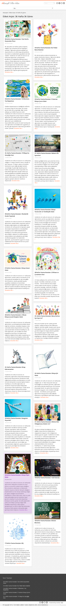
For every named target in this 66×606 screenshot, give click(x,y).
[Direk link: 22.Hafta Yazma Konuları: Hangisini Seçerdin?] (18, 408)
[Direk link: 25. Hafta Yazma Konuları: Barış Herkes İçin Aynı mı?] (47, 309)
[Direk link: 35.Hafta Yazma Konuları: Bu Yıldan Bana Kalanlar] (47, 33)
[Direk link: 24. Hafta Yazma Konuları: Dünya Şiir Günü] (47, 359)
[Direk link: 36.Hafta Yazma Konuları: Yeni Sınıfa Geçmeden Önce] (18, 29)
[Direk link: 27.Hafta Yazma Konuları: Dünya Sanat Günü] (18, 258)
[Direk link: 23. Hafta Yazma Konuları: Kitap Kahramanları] (18, 356)
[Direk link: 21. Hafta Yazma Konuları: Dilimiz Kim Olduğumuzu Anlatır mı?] (47, 411)
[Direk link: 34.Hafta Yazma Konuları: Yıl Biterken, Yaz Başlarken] (18, 88)
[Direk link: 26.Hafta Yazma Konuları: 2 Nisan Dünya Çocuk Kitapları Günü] (18, 305)
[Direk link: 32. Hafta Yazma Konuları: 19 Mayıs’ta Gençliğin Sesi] (18, 143)
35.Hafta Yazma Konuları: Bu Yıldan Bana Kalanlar (16, 586)
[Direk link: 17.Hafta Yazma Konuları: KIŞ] (18, 529)
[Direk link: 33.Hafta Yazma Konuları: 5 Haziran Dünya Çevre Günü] (47, 90)
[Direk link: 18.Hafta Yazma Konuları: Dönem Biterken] (47, 510)
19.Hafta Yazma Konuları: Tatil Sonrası (47, 478)
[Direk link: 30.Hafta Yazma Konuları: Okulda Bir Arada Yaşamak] (18, 200)
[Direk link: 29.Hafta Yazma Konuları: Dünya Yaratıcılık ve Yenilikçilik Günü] (47, 198)
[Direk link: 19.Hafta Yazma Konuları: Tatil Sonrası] (47, 467)
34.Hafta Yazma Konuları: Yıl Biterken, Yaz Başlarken (14, 589)
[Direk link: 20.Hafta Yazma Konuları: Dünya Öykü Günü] (18, 464)
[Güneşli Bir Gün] (11, 4)
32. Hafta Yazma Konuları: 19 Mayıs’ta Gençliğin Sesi (16, 597)
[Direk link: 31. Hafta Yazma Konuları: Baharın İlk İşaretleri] (47, 143)
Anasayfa (5, 12)
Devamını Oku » (9, 72)
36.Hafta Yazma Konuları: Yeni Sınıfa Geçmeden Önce (16, 582)
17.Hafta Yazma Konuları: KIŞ (14, 543)
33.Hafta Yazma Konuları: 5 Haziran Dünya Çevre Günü (16, 593)
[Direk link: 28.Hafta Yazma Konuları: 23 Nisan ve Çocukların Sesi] (47, 258)
